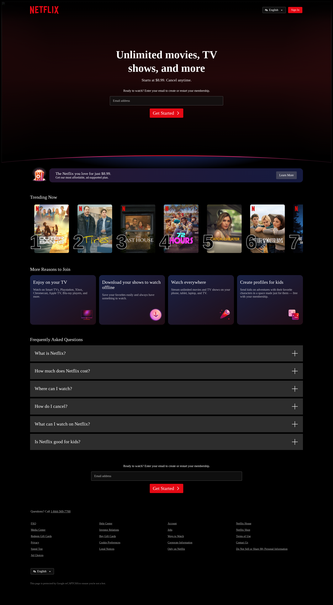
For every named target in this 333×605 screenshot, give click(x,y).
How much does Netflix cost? (62, 370)
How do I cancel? (51, 406)
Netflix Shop (243, 529)
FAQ (33, 523)
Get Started (163, 113)
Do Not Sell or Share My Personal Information (262, 548)
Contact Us (242, 542)
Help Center (105, 523)
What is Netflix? (50, 353)
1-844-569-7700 (61, 511)
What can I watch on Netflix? (62, 423)
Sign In (295, 9)
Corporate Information (180, 542)
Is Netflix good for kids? (57, 441)
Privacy (35, 542)
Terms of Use (243, 536)
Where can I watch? (53, 388)
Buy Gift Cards (107, 536)
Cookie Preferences (109, 542)
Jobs (170, 529)
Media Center (38, 529)
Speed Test (37, 548)
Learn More (286, 175)
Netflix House (243, 523)
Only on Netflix (176, 548)
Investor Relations (109, 529)
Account (172, 523)
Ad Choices (37, 555)
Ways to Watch (176, 536)
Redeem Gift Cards (41, 536)
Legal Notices (106, 548)
